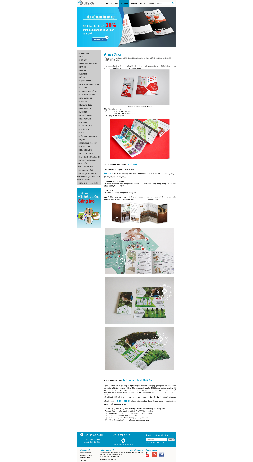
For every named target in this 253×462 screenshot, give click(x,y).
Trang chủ (104, 3)
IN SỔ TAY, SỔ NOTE (85, 153)
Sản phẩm (124, 3)
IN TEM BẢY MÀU (84, 108)
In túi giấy (82, 57)
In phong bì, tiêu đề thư (88, 91)
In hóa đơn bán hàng (86, 95)
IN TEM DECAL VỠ (84, 119)
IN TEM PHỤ (82, 70)
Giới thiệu (114, 3)
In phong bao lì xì (85, 170)
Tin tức (143, 3)
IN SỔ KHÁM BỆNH (84, 81)
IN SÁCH (81, 133)
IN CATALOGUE (83, 53)
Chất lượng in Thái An (86, 455)
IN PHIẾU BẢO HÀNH (85, 126)
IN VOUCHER (82, 74)
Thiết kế (134, 3)
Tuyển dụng (83, 460)
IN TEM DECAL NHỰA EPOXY (88, 84)
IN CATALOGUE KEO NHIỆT (88, 143)
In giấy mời (82, 88)
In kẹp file (82, 140)
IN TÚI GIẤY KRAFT (85, 115)
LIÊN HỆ (151, 3)
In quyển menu (84, 129)
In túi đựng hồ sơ (85, 105)
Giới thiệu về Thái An (85, 452)
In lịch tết (82, 112)
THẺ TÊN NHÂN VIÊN (85, 167)
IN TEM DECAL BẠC (85, 150)
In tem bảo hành (85, 98)
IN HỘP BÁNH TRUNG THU (87, 136)
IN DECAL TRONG (84, 147)
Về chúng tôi (85, 450)
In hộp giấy (82, 60)
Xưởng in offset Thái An (137, 380)
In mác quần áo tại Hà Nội (89, 157)
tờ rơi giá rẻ (123, 400)
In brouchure (83, 122)
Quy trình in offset (85, 457)
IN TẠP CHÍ (82, 67)
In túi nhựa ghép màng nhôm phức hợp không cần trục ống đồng (88, 177)
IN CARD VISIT (83, 102)
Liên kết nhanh (136, 450)
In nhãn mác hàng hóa (87, 64)
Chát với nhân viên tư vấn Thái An (123, 444)
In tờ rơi (81, 77)
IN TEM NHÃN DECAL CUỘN (88, 183)
